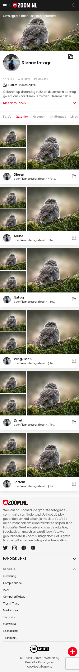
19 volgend (41, 78)
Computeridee (12, 583)
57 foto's (8, 78)
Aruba (18, 236)
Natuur (19, 297)
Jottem (19, 482)
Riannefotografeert (33, 178)
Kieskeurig (9, 576)
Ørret (18, 420)
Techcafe (9, 617)
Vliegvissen (23, 359)
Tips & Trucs (11, 603)
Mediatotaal (11, 610)
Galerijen (22, 116)
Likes (73, 116)
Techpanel (9, 637)
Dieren (19, 174)
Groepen (39, 116)
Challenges (58, 116)
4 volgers (24, 78)
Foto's (7, 116)
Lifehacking (10, 630)
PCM (6, 589)
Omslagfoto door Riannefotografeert (29, 16)
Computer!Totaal (14, 596)
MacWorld (9, 623)
